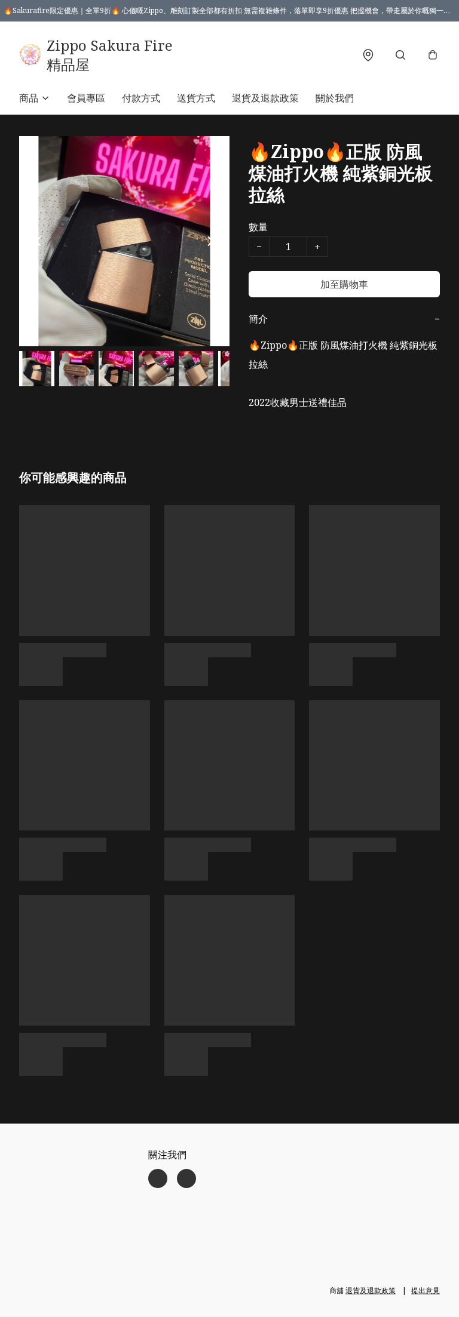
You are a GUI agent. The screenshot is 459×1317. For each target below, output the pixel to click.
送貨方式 (196, 97)
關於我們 (335, 97)
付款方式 (141, 97)
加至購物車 (344, 284)
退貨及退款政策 (265, 97)
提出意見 (425, 1290)
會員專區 (86, 97)
